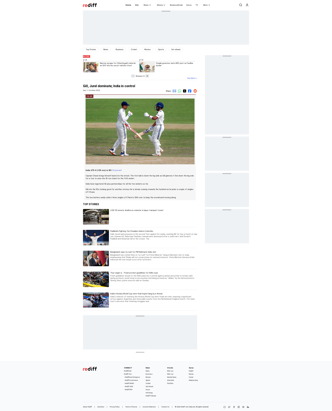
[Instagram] (239, 407)
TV (196, 5)
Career (191, 377)
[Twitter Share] (184, 91)
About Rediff (87, 407)
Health (191, 371)
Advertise (100, 407)
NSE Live (170, 374)
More (205, 5)
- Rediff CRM (128, 386)
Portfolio (170, 383)
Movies (147, 49)
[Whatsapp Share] (179, 91)
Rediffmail (127, 371)
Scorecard (117, 170)
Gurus (189, 5)
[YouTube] (243, 407)
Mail (137, 5)
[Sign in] (247, 5)
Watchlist (170, 380)
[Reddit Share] (194, 91)
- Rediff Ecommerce (131, 380)
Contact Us (165, 407)
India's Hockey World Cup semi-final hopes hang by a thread (152, 297)
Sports (161, 49)
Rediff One (128, 374)
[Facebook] (234, 407)
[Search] (241, 5)
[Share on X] (229, 407)
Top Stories (91, 49)
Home (128, 5)
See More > (192, 78)
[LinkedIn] (248, 407)
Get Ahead (149, 386)
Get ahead (175, 49)
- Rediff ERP (128, 390)
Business (120, 49)
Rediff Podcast (151, 396)
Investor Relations (149, 407)
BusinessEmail (176, 5)
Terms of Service (131, 407)
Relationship (193, 380)
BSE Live (170, 371)
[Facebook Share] (189, 91)
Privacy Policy (114, 407)
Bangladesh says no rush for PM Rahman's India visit (152, 256)
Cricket (134, 49)
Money (160, 5)
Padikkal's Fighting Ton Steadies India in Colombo (153, 235)
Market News (171, 377)
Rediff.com (184, 407)
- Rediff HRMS (129, 383)
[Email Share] (173, 91)
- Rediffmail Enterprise (132, 377)
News (146, 5)
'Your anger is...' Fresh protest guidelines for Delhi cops (152, 277)
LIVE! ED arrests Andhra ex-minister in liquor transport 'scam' (136, 210)
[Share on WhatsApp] (225, 407)
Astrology (149, 393)
